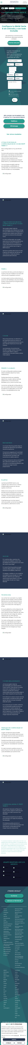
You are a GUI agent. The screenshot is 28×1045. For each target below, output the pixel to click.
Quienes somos (18, 963)
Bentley (5, 979)
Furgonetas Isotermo (19, 945)
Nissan (16, 985)
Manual (5, 916)
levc (16, 1017)
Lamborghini (6, 1008)
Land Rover (17, 970)
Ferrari (5, 991)
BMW (6, 8)
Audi (5, 977)
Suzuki (16, 1004)
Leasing (16, 941)
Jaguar (5, 1002)
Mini (16, 981)
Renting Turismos (7, 934)
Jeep (5, 1004)
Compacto (6, 912)
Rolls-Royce (17, 994)
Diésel (5, 940)
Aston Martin (6, 975)
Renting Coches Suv (8, 923)
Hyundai (5, 998)
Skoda (16, 998)
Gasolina (5, 936)
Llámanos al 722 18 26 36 (14, 900)
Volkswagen (17, 1008)
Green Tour (17, 1015)
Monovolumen (7, 918)
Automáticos (6, 953)
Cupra (5, 985)
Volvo (16, 1009)
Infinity (5, 1000)
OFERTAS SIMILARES (14, 42)
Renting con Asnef (19, 921)
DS (4, 989)
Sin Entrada (17, 965)
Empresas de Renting (20, 967)
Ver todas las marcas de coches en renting (13, 1022)
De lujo (16, 961)
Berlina (5, 908)
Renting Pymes (7, 951)
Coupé (5, 914)
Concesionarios (18, 939)
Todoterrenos (6, 938)
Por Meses (17, 948)
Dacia (5, 987)
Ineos (16, 1011)
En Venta (6, 955)
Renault (16, 992)
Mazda (16, 977)
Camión (5, 910)
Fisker (16, 1013)
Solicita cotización (25, 2)
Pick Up (16, 959)
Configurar (8, 1042)
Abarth (5, 970)
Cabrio (16, 950)
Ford (5, 994)
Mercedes (17, 979)
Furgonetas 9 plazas (8, 942)
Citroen (5, 983)
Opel (16, 987)
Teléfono (14, 121)
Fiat (4, 992)
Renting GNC (18, 954)
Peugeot (17, 989)
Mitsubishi (17, 983)
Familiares (17, 947)
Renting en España (19, 943)
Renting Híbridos (7, 925)
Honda (5, 996)
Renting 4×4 (17, 910)
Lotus (16, 974)
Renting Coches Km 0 (20, 919)
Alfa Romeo (6, 972)
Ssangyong (17, 1000)
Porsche (16, 991)
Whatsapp (14, 126)
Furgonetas (6, 927)
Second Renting (7, 949)
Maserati (17, 975)
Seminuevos (17, 952)
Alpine (5, 974)
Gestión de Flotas (7, 929)
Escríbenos (14, 895)
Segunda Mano (7, 947)
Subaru (16, 1002)
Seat (16, 996)
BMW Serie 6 (11, 8)
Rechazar (19, 1042)
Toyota (16, 1006)
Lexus (16, 972)
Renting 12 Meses (18, 908)
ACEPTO (14, 1039)
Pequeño (6, 922)
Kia (4, 1006)
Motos (5, 920)
